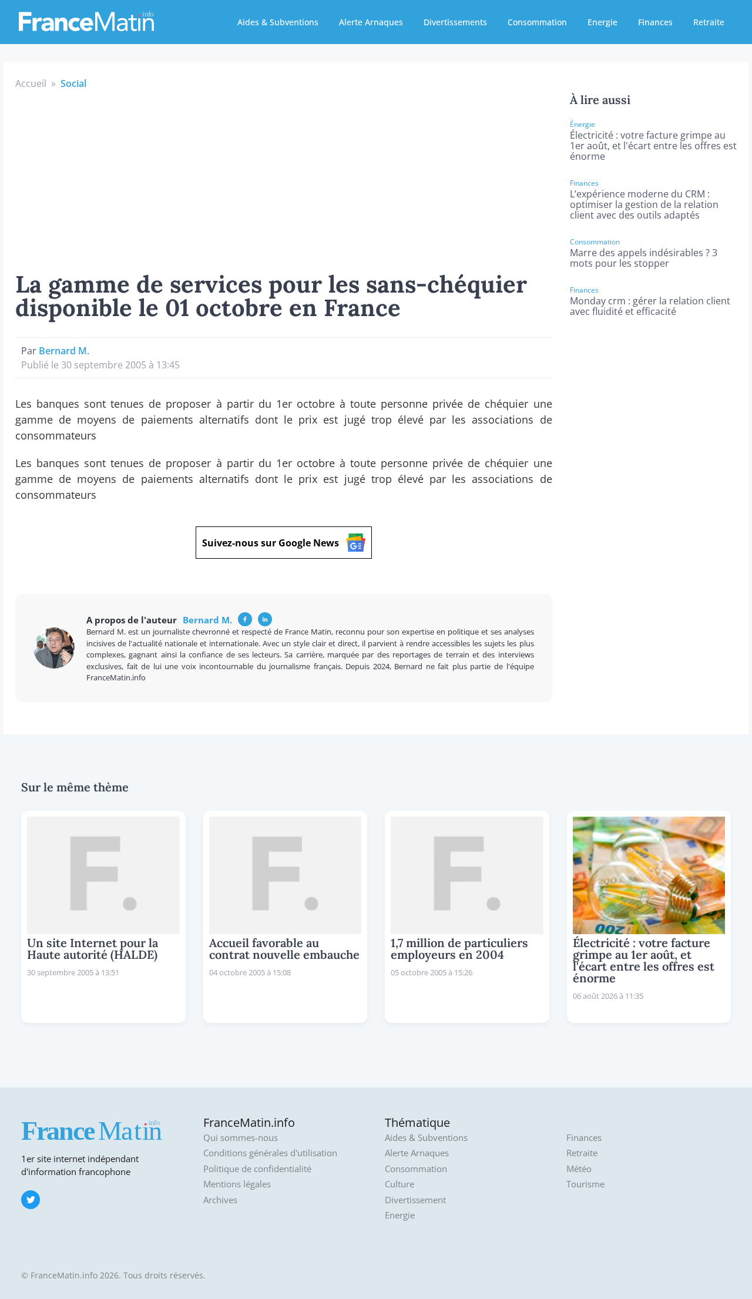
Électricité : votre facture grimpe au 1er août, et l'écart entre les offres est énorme (653, 146)
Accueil (30, 83)
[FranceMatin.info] (86, 20)
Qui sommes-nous (240, 1137)
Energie (602, 22)
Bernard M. (64, 350)
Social (73, 83)
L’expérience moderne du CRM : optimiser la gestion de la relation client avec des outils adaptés (644, 204)
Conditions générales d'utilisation (270, 1153)
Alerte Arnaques (371, 22)
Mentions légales (237, 1184)
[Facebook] (245, 619)
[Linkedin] (265, 619)
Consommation (537, 22)
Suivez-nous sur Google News (270, 542)
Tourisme (585, 1184)
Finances (655, 22)
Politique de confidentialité (257, 1168)
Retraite (708, 22)
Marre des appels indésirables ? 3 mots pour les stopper (643, 258)
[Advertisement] (283, 178)
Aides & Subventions (277, 22)
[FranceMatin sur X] (30, 1199)
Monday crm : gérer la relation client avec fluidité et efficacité (650, 306)
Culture (399, 1184)
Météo (579, 1168)
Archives (220, 1200)
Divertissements (455, 22)
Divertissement (415, 1200)
